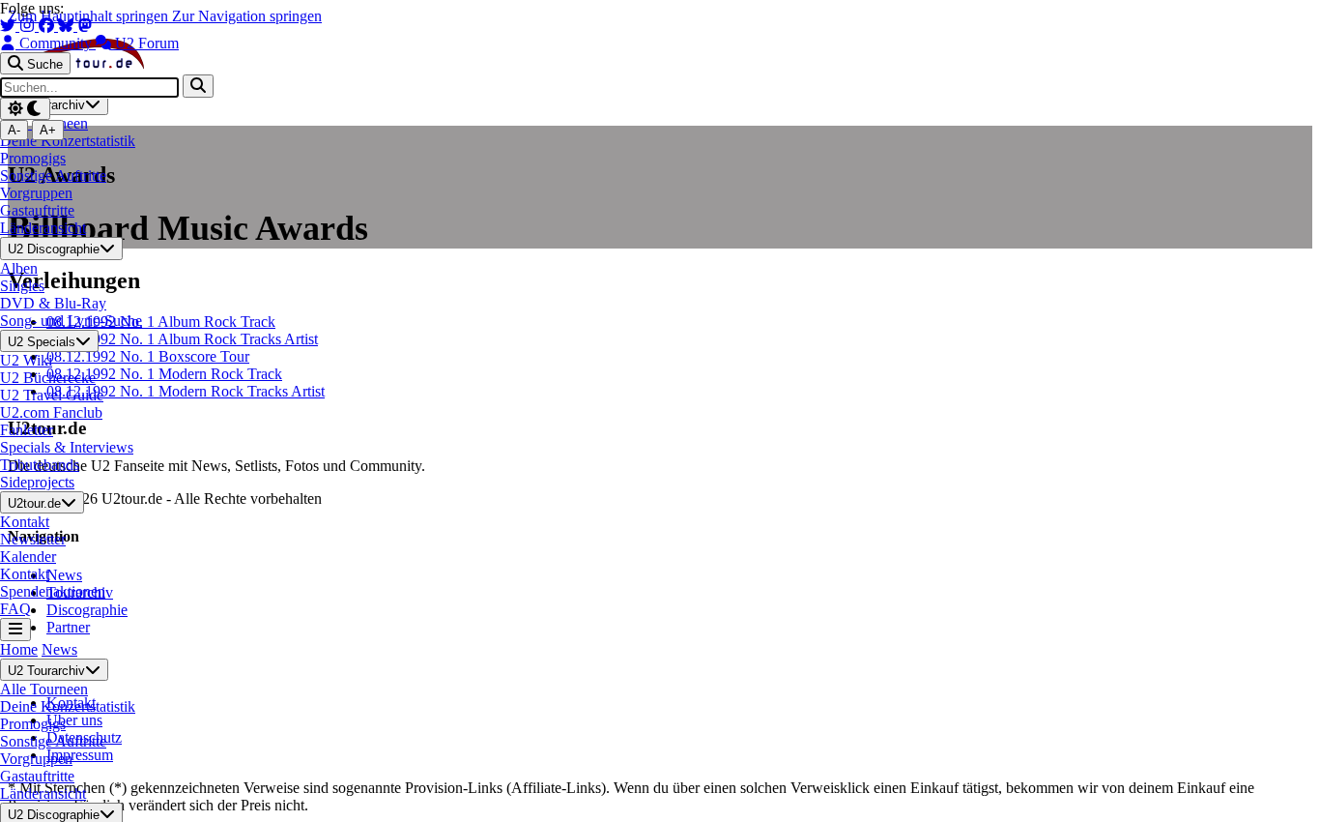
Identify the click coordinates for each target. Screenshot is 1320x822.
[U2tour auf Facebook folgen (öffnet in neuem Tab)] (48, 25)
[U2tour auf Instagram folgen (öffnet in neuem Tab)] (29, 25)
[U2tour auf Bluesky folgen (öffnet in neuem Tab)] (67, 25)
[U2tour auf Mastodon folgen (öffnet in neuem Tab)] (85, 25)
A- (14, 130)
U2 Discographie (54, 250)
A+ (48, 130)
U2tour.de (34, 503)
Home (19, 649)
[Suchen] (198, 85)
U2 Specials (41, 342)
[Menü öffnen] (15, 629)
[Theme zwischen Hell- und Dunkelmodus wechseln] (25, 109)
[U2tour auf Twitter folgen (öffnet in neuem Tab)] (9, 25)
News (59, 649)
